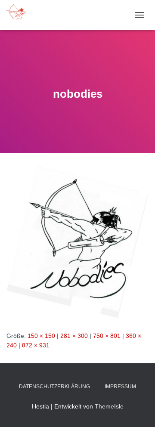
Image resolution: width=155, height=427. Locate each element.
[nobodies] (77, 241)
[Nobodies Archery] (20, 15)
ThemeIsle (109, 406)
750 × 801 (107, 335)
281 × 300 (74, 335)
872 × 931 (36, 345)
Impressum (120, 387)
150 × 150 (41, 335)
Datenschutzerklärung (54, 387)
